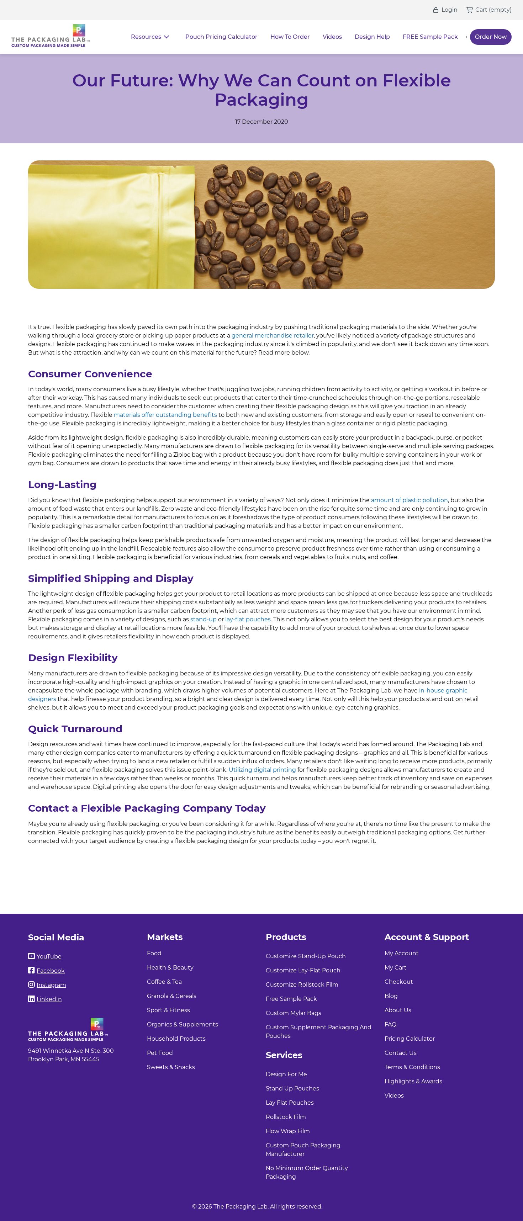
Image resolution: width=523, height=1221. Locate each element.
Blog (391, 996)
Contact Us (401, 1053)
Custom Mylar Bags (293, 1013)
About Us (398, 1010)
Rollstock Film (286, 1117)
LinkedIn (49, 999)
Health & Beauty (170, 967)
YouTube (49, 956)
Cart (481, 9)
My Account (402, 953)
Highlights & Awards (413, 1081)
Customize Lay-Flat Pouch (303, 970)
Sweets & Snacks (171, 1067)
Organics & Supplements (182, 1024)
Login (450, 9)
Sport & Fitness (168, 1010)
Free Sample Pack (291, 999)
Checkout (399, 981)
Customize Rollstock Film (302, 984)
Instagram (51, 985)
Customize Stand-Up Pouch (306, 956)
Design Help (372, 36)
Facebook (51, 970)
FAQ (390, 1024)
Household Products (176, 1038)
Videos (332, 36)
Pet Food (160, 1053)
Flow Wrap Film (288, 1131)
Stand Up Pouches (292, 1088)
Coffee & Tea (164, 981)
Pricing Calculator (410, 1038)
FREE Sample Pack (430, 36)
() (500, 9)
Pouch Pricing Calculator (221, 36)
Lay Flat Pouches (290, 1102)
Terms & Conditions (412, 1067)
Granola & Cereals (171, 996)
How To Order (290, 36)
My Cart (396, 967)
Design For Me (286, 1074)
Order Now (491, 36)
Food (154, 953)
